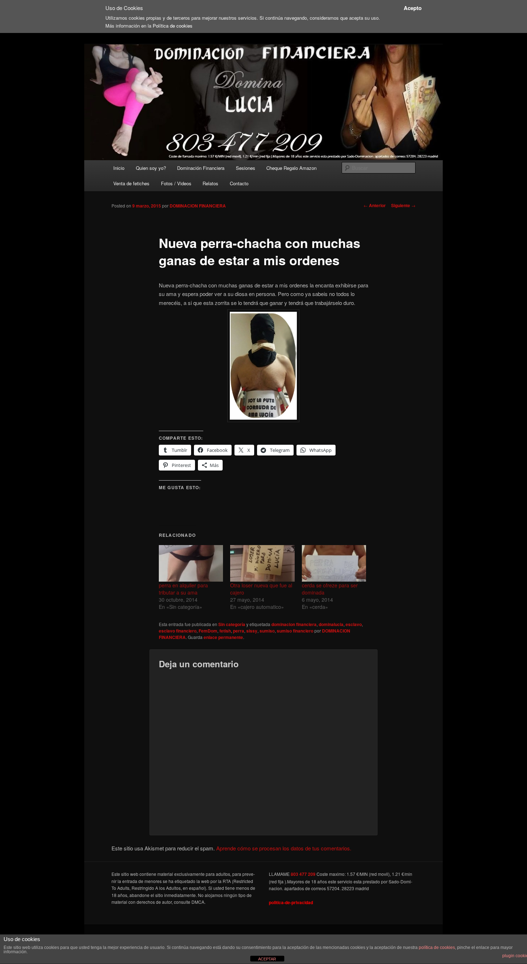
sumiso (267, 630)
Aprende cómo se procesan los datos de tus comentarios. (283, 848)
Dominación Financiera (200, 167)
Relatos (210, 183)
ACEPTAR (267, 959)
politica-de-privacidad (291, 902)
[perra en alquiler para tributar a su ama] (191, 563)
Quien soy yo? (151, 167)
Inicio (118, 167)
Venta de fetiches (131, 183)
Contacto (239, 183)
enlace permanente (223, 637)
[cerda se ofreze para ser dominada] (334, 563)
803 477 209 (303, 874)
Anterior (375, 205)
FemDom (208, 630)
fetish (225, 630)
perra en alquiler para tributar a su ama (183, 589)
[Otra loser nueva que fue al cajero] (262, 563)
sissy (251, 630)
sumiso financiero (295, 630)
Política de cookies (173, 25)
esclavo (354, 624)
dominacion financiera (294, 624)
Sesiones (245, 167)
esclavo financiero (177, 630)
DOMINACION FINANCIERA (198, 205)
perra (238, 630)
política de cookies (437, 947)
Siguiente (403, 205)
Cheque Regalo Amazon (291, 167)
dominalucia (331, 624)
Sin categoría (231, 624)
